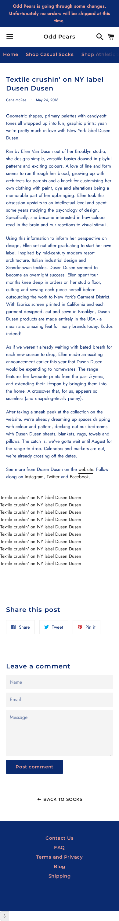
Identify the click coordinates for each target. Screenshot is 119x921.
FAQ (59, 847)
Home (10, 54)
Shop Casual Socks (50, 54)
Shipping (60, 876)
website (85, 469)
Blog (59, 866)
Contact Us (59, 838)
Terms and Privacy (59, 857)
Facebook (79, 476)
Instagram (34, 476)
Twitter (53, 476)
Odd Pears (59, 36)
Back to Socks (62, 799)
